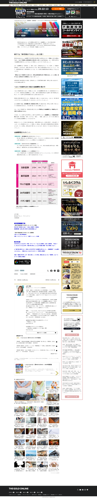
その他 (78, 5)
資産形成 (23, 35)
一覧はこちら (73, 16)
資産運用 (50, 5)
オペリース (65, 5)
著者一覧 (32, 492)
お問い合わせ (34, 494)
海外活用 (41, 5)
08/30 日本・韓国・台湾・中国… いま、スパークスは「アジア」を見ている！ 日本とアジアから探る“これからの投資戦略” (72, 372)
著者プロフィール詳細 (41, 332)
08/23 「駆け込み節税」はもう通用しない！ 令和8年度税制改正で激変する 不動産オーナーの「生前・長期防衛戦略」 (72, 346)
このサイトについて (12, 494)
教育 (70, 5)
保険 (46, 5)
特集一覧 (18, 492)
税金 (60, 5)
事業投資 (35, 5)
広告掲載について (46, 494)
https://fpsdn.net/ (29, 323)
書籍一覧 (39, 492)
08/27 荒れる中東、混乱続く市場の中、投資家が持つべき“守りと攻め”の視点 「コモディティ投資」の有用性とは (72, 367)
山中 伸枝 (28, 286)
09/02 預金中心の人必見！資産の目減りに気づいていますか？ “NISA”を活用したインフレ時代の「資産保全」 (72, 384)
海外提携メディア (54, 494)
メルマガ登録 (72, 310)
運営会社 (39, 494)
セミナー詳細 (58, 8)
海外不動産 (29, 5)
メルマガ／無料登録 (78, 2)
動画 (82, 5)
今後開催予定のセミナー (73, 8)
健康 (74, 5)
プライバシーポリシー (26, 494)
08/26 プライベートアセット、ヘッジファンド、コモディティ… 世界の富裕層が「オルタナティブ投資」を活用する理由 (72, 358)
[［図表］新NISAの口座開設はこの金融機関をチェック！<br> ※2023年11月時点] (37, 204)
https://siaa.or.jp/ (29, 329)
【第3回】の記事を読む (22, 280)
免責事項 (19, 494)
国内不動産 (23, 5)
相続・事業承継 (16, 5)
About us (60, 494)
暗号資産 (56, 5)
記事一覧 (11, 492)
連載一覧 (25, 492)
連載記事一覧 (53, 353)
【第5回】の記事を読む (50, 279)
